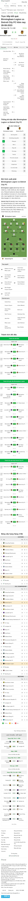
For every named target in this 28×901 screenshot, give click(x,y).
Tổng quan (3, 47)
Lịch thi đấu (10, 12)
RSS (2, 887)
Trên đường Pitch (5, 837)
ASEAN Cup (13, 5)
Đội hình (16, 47)
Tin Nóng (3, 833)
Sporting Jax (21, 387)
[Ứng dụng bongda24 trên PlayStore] (11, 855)
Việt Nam (20, 5)
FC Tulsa (8, 479)
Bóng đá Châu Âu (18, 835)
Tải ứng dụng (14, 853)
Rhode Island (22, 403)
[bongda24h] (1, 6)
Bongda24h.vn (16, 893)
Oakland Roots (7, 437)
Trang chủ (3, 830)
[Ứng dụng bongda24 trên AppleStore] (16, 855)
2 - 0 (14, 793)
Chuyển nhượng (5, 846)
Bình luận (3, 842)
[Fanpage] (14, 887)
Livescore (3, 851)
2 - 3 (14, 801)
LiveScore (4, 12)
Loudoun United (22, 430)
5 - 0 (14, 761)
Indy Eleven (21, 497)
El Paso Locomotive (21, 515)
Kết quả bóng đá (18, 845)
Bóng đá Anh (17, 833)
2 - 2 (14, 814)
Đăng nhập (24, 2)
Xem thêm (14, 824)
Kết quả (16, 12)
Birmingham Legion (21, 345)
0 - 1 (14, 780)
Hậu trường (3, 849)
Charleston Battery (7, 522)
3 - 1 (14, 797)
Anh (25, 5)
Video (2, 835)
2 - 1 (14, 789)
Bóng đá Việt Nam (18, 830)
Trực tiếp (3, 839)
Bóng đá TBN (17, 837)
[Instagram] (17, 887)
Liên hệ (4, 890)
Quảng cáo (10, 890)
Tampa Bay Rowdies (21, 467)
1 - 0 (14, 785)
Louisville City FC (7, 410)
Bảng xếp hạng (22, 12)
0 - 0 (14, 775)
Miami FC (8, 416)
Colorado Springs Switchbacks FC (6, 396)
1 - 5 (14, 809)
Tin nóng (6, 5)
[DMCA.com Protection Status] (5, 897)
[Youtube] (20, 887)
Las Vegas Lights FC (21, 445)
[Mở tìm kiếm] (24, 4)
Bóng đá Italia (17, 839)
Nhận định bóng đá (5, 844)
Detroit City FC (7, 344)
